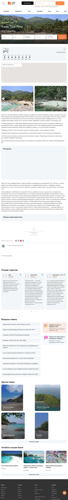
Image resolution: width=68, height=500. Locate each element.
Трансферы (54, 493)
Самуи (19, 493)
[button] (3, 98)
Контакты (37, 493)
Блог (36, 491)
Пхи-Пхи (19, 495)
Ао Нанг (19, 497)
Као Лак (3, 491)
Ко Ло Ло (3, 489)
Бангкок (20, 489)
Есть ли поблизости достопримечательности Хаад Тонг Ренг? (21, 369)
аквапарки (55, 6)
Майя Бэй (3, 493)
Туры (53, 487)
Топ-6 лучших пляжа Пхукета (9, 465)
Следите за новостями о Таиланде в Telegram (57, 337)
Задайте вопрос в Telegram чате (55, 325)
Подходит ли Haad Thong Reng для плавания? (16, 335)
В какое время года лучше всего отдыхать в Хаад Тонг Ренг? (20, 374)
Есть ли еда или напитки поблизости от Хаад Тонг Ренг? (19, 353)
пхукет (42, 6)
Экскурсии (54, 489)
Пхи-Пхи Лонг (4, 487)
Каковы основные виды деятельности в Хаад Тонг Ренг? (19, 329)
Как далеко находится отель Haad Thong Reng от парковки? (20, 363)
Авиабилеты (54, 491)
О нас (36, 487)
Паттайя (20, 491)
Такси (53, 495)
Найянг (2, 497)
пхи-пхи (46, 6)
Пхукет (19, 487)
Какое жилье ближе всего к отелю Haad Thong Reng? (18, 358)
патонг (50, 6)
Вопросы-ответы (38, 489)
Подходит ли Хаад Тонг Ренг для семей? (14, 340)
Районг (2, 495)
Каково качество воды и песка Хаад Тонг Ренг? (16, 324)
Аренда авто (55, 497)
